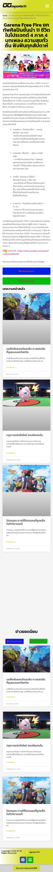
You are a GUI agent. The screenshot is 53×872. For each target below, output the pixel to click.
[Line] (30, 860)
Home (5, 15)
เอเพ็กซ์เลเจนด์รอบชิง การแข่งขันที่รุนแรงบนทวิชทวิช (25, 350)
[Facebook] (23, 860)
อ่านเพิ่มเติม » (11, 367)
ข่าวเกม (41, 261)
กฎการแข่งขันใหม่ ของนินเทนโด (24, 435)
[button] (47, 6)
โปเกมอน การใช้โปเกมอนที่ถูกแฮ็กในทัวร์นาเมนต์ (25, 522)
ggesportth (34, 851)
